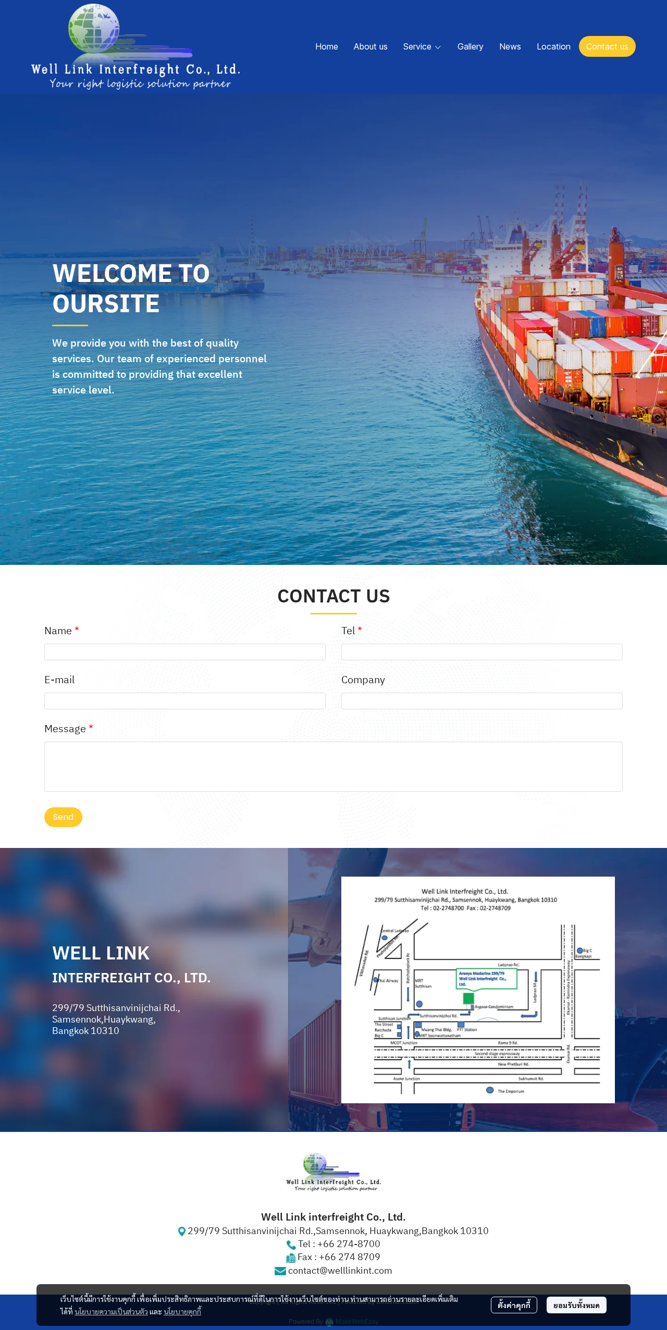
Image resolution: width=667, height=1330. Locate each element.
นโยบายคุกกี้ (182, 1311)
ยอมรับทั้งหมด (576, 1305)
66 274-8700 (351, 1244)
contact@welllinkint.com (340, 1271)
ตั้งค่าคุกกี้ (514, 1305)
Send (63, 817)
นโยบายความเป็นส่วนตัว (111, 1311)
